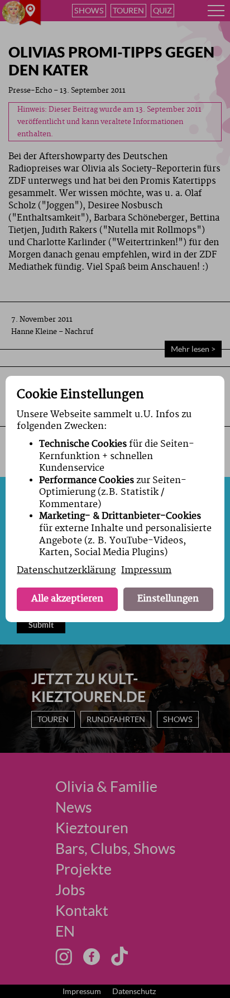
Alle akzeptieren (67, 598)
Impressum (146, 570)
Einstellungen (168, 598)
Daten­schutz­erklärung (66, 570)
